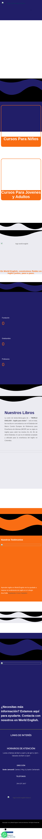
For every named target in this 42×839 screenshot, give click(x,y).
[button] (31, 10)
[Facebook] (18, 817)
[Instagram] (23, 817)
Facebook (9, 832)
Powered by (8, 837)
